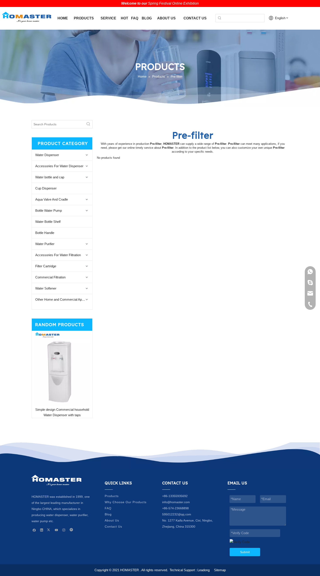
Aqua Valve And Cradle (51, 199)
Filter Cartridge (45, 266)
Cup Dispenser (46, 188)
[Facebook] (34, 530)
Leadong (203, 570)
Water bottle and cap (49, 177)
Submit (245, 552)
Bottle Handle (44, 233)
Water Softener (45, 288)
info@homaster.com (176, 502)
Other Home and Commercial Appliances (63, 299)
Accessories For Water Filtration (58, 255)
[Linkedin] (41, 530)
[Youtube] (56, 530)
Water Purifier (44, 244)
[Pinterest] (71, 530)
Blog (108, 514)
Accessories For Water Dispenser (59, 166)
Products (112, 496)
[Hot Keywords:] (220, 18)
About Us (112, 520)
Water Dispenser (47, 155)
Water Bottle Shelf (48, 221)
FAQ (108, 508)
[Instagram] (64, 530)
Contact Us (113, 526)
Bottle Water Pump (48, 210)
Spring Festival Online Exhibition (173, 3)
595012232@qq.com (176, 514)
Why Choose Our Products (126, 502)
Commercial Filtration (50, 277)
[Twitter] (49, 530)
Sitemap (220, 570)
